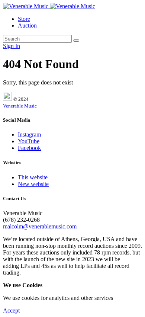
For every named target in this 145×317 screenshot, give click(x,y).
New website (33, 184)
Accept (11, 310)
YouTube (28, 141)
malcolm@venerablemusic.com (40, 226)
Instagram (29, 134)
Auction (27, 25)
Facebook (29, 148)
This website (33, 177)
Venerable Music (20, 106)
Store (24, 19)
